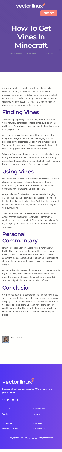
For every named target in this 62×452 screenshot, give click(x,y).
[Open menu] (6, 13)
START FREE (49, 13)
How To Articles (46, 54)
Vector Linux (31, 438)
